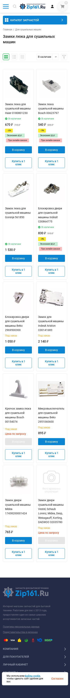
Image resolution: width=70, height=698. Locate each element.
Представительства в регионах (20, 632)
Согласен (57, 678)
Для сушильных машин (28, 29)
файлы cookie (32, 675)
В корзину (18, 149)
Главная (7, 29)
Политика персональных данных (21, 626)
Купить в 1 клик (18, 163)
